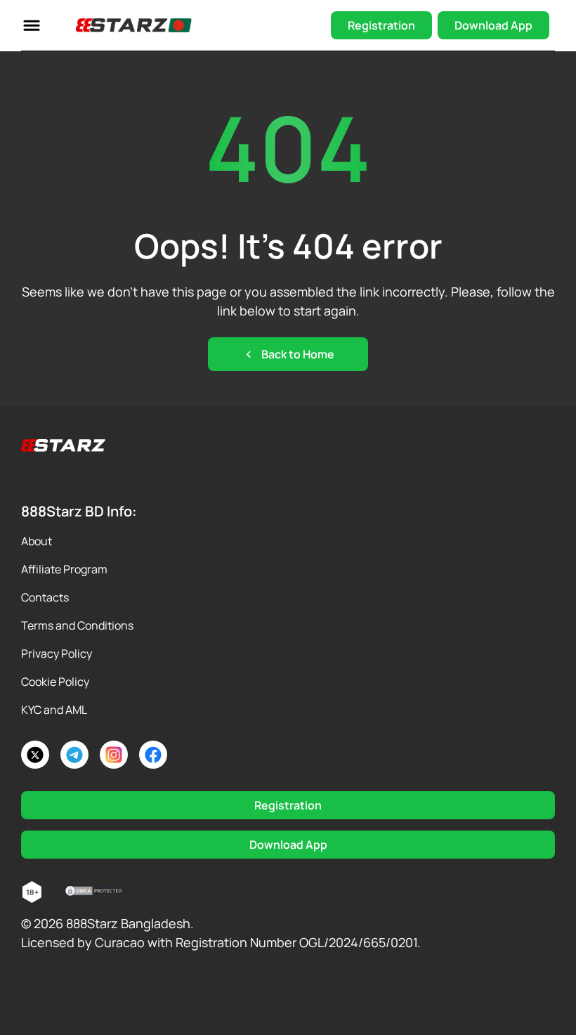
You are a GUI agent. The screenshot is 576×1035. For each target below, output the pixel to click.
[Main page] (134, 25)
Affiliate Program (64, 569)
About (36, 541)
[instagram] (114, 755)
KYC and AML (54, 709)
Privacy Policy (56, 653)
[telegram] (74, 755)
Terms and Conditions (77, 625)
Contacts (45, 597)
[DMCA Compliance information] (95, 892)
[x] (35, 755)
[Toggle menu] (31, 25)
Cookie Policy (55, 681)
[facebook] (153, 755)
